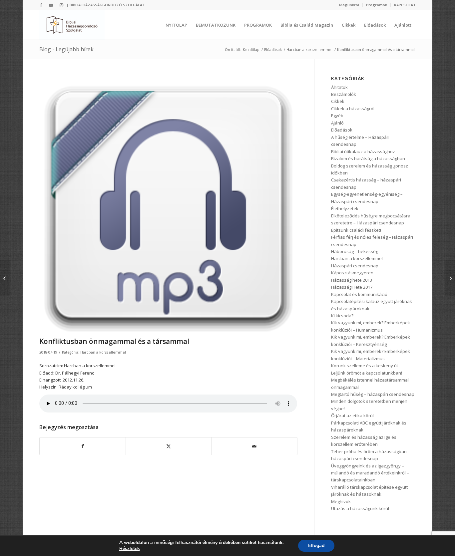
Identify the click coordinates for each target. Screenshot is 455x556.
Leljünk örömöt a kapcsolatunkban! (366, 373)
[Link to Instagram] (61, 5)
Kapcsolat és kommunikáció (359, 294)
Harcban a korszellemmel (103, 352)
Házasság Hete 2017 (351, 287)
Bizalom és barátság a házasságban (368, 158)
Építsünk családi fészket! (356, 230)
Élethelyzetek (344, 208)
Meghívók (341, 501)
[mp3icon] (168, 205)
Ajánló (337, 123)
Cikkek (337, 101)
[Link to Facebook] (41, 5)
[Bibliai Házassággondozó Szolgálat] (72, 25)
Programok (376, 4)
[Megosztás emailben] (254, 446)
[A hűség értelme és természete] (450, 278)
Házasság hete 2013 (351, 280)
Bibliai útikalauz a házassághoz (363, 151)
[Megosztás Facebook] (82, 446)
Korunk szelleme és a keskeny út (364, 366)
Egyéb (337, 116)
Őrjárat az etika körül (352, 415)
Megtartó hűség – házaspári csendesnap (372, 394)
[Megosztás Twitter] (168, 446)
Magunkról (349, 4)
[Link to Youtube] (51, 5)
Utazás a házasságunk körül (360, 508)
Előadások (341, 130)
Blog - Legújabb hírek (66, 49)
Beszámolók (343, 94)
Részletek (129, 549)
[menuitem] (349, 5)
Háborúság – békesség (354, 251)
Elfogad (316, 545)
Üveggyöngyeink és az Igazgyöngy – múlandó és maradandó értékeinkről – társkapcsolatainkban (370, 473)
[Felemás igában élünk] (5, 278)
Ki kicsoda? (342, 316)
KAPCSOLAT (405, 4)
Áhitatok (339, 87)
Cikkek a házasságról (352, 109)
